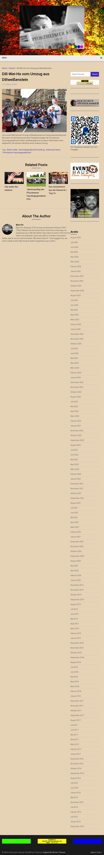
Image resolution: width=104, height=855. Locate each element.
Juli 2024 (74, 349)
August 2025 (76, 295)
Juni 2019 (74, 614)
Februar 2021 (76, 532)
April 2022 (75, 464)
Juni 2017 (74, 730)
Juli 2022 (74, 450)
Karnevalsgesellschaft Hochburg (32, 150)
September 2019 (77, 600)
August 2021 (76, 503)
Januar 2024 (76, 377)
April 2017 (75, 740)
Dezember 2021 (77, 484)
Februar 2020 (76, 575)
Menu (4, 58)
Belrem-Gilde (12, 150)
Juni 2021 (74, 513)
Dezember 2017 (77, 701)
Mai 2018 (74, 677)
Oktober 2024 (76, 344)
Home (4, 68)
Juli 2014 (74, 807)
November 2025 (77, 281)
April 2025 (75, 315)
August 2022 (76, 445)
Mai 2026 (74, 252)
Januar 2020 (76, 580)
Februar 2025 (76, 324)
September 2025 (77, 291)
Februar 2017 (76, 749)
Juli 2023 (74, 402)
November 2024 (77, 339)
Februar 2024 (76, 373)
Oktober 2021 (76, 493)
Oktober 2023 (76, 392)
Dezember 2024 (77, 334)
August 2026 (76, 238)
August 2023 (76, 397)
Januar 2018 (76, 696)
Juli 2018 (74, 667)
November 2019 (77, 590)
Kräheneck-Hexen (53, 150)
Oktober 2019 (76, 595)
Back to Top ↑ (96, 852)
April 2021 (75, 522)
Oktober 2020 (76, 551)
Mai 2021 (74, 517)
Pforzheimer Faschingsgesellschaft (17, 153)
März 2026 (75, 262)
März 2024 (75, 368)
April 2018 (75, 682)
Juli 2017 (74, 725)
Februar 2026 (76, 266)
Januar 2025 (76, 329)
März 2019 (75, 628)
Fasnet (12, 68)
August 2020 (76, 561)
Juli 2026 (74, 242)
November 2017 (77, 706)
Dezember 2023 (77, 382)
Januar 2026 (76, 271)
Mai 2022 (74, 460)
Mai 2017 (74, 735)
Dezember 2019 (77, 585)
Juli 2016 (74, 783)
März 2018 (75, 686)
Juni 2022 (74, 455)
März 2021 (75, 527)
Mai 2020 (74, 566)
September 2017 (77, 715)
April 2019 (75, 624)
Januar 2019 (76, 638)
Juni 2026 (74, 247)
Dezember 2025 (77, 276)
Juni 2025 (74, 305)
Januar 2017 (76, 754)
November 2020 (77, 546)
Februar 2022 (76, 474)
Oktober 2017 (76, 711)
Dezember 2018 (77, 643)
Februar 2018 (76, 691)
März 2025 (75, 320)
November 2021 (77, 489)
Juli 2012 (74, 817)
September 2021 (77, 498)
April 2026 (75, 257)
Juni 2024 (74, 353)
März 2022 (75, 469)
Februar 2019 (76, 633)
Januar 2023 (76, 426)
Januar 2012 (76, 822)
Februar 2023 (76, 421)
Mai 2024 (74, 358)
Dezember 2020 (77, 542)
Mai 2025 (74, 310)
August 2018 (76, 662)
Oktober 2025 (76, 286)
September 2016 (77, 773)
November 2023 (77, 387)
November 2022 (77, 431)
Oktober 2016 (76, 768)
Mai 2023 (74, 406)
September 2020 (77, 556)
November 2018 (77, 648)
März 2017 (75, 744)
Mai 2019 (74, 619)
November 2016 (77, 764)
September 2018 (77, 657)
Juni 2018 (74, 672)
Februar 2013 (76, 812)
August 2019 (76, 604)
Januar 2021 (76, 537)
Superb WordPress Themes (54, 852)
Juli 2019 (74, 609)
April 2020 (75, 571)
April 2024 (75, 363)
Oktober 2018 (76, 653)
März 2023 (75, 416)
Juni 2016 (74, 788)
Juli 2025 (74, 300)
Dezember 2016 (77, 759)
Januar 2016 (76, 793)
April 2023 (75, 411)
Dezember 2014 (77, 802)
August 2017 (76, 720)
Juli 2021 (74, 508)
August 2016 (76, 778)
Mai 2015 (74, 797)
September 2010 (77, 826)
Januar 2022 (76, 479)
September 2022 (77, 440)
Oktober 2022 (76, 435)
